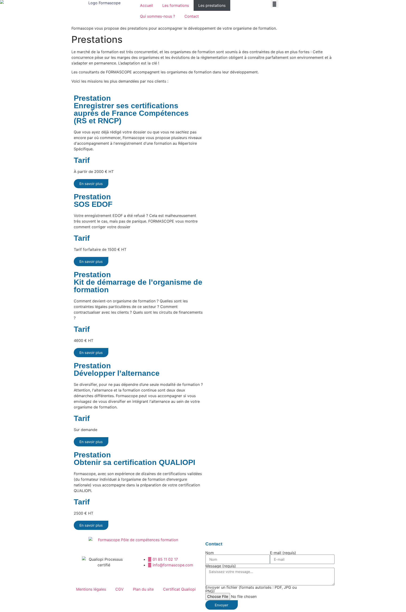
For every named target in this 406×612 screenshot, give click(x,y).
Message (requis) (220, 566)
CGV (119, 589)
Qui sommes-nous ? (157, 16)
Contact (191, 16)
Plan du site (143, 589)
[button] (274, 4)
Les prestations (212, 5)
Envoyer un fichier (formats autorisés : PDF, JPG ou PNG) (251, 589)
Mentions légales (91, 589)
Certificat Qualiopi (179, 589)
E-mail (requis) (283, 553)
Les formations (175, 5)
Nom (209, 553)
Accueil (146, 5)
